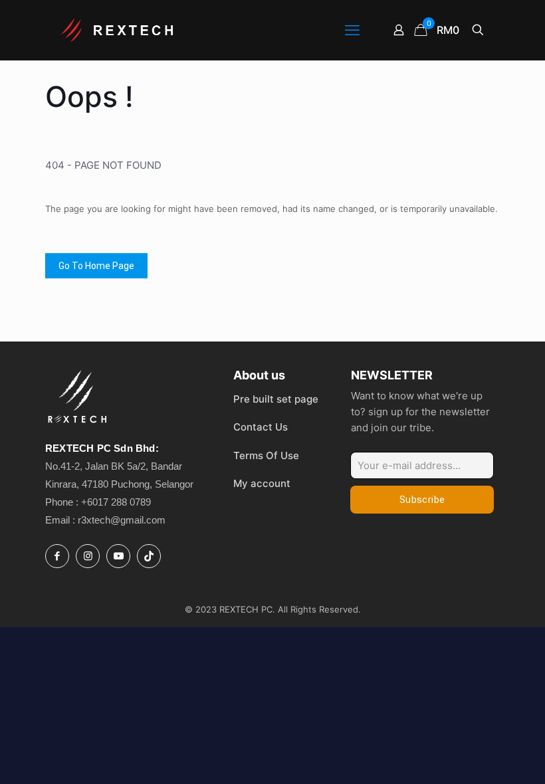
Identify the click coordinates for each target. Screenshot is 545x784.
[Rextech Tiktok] (149, 556)
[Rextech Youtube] (118, 556)
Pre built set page (275, 399)
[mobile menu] (352, 30)
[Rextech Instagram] (88, 556)
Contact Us (260, 427)
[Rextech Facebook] (57, 556)
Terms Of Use (266, 455)
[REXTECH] (118, 30)
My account (261, 483)
